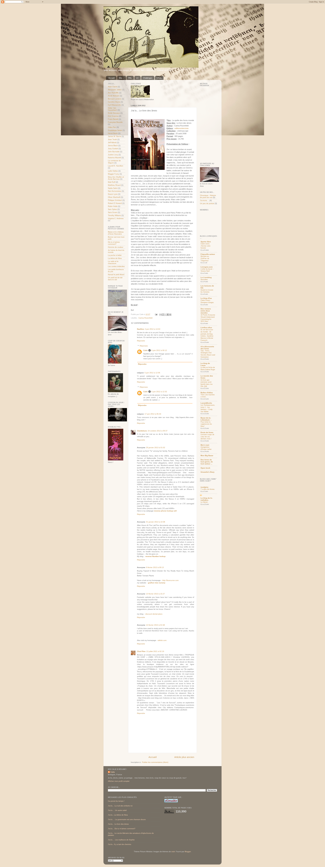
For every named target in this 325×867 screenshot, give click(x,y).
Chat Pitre (141, 651)
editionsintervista (181, 128)
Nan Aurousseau (114, 191)
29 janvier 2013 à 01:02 (155, 448)
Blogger (188, 852)
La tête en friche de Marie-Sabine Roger (208, 368)
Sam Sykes (112, 209)
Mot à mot (205, 445)
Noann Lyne (113, 194)
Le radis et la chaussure (113, 262)
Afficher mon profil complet (118, 781)
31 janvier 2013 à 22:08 (155, 522)
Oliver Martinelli (114, 197)
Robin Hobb (112, 206)
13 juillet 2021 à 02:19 (155, 651)
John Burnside (113, 152)
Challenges (147, 78)
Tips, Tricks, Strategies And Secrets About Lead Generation (208, 354)
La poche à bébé (114, 255)
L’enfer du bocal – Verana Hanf (207, 270)
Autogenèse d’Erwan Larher (206, 448)
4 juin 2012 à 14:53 (152, 329)
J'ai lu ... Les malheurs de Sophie (121, 840)
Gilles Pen (112, 127)
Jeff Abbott (112, 142)
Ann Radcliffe (113, 93)
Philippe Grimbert (115, 200)
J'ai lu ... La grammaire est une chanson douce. (127, 819)
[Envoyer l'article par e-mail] (156, 314)
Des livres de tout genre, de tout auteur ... (207, 462)
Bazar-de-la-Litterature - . (206, 419)
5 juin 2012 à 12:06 (152, 373)
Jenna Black (113, 146)
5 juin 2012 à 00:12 (159, 350)
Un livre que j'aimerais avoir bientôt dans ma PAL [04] (206, 383)
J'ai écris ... (204, 200)
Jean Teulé (112, 139)
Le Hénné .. (205, 502)
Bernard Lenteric (114, 99)
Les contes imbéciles (116, 266)
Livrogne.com (207, 267)
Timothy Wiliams (114, 215)
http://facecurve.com (170, 580)
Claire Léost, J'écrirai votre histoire (205, 246)
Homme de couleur (115, 247)
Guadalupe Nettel (115, 130)
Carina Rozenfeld (145, 318)
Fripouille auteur (208, 254)
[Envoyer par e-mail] (160, 314)
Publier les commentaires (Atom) (155, 762)
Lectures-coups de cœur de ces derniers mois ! (207, 437)
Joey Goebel (113, 149)
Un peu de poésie (207, 203)
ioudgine (204, 487)
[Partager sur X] (165, 314)
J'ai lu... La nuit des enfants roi (120, 806)
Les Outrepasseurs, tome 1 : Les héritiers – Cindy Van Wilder (208, 408)
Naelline (140, 329)
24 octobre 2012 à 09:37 (157, 431)
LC (137, 78)
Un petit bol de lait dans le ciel (115, 279)
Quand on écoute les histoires (207, 291)
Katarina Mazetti (114, 158)
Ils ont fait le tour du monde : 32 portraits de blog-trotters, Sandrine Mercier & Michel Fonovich (207, 335)
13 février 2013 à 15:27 (155, 594)
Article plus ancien (184, 757)
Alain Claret (112, 87)
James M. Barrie (114, 136)
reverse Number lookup (155, 556)
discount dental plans (153, 614)
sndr (173, 852)
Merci (159, 78)
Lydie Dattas (113, 171)
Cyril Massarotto (114, 105)
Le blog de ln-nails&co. (207, 499)
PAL (130, 78)
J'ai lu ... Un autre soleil (117, 810)
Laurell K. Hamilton (115, 166)
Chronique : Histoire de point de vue (208, 196)
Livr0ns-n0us (206, 328)
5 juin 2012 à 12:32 (159, 392)
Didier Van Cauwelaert (112, 109)
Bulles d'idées (207, 393)
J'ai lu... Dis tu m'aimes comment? (121, 829)
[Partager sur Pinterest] (170, 314)
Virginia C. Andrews (116, 218)
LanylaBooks (206, 403)
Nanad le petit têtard (116, 275)
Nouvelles (204, 279)
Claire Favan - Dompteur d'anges (207, 301)
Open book (205, 468)
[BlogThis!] (163, 314)
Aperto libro (206, 242)
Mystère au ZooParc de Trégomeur (205, 258)
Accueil (111, 78)
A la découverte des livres (207, 348)
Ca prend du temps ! (116, 801)
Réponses (144, 346)
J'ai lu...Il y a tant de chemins (119, 844)
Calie (145, 350)
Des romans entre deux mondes (206, 311)
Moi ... (121, 78)
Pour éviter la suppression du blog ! (206, 424)
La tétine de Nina (115, 258)
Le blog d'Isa (206, 298)
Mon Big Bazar (207, 456)
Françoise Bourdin (115, 122)
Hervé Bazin (113, 133)
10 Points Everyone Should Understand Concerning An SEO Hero (208, 318)
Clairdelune (142, 431)
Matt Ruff (111, 182)
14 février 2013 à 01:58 (155, 625)
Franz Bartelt (113, 119)
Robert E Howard (115, 203)
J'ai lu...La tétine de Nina (118, 815)
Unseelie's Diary (207, 472)
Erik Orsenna (113, 116)
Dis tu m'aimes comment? (114, 243)
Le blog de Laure (205, 364)
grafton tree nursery (156, 583)
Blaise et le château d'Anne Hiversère (116, 233)
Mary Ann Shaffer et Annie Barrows (116, 178)
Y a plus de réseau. (208, 489)
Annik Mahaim (113, 96)
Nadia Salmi (113, 188)
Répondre (141, 341)
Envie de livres (207, 432)
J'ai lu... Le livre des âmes (118, 824)
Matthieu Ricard (114, 185)
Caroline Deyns (114, 102)
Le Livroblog (206, 277)
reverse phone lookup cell (165, 511)
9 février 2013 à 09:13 (155, 567)
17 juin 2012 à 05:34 (153, 414)
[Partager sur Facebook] (168, 314)
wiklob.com (162, 640)
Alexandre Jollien (115, 90)
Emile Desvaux (114, 113)
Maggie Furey (113, 174)
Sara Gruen (112, 212)
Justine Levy (113, 155)
